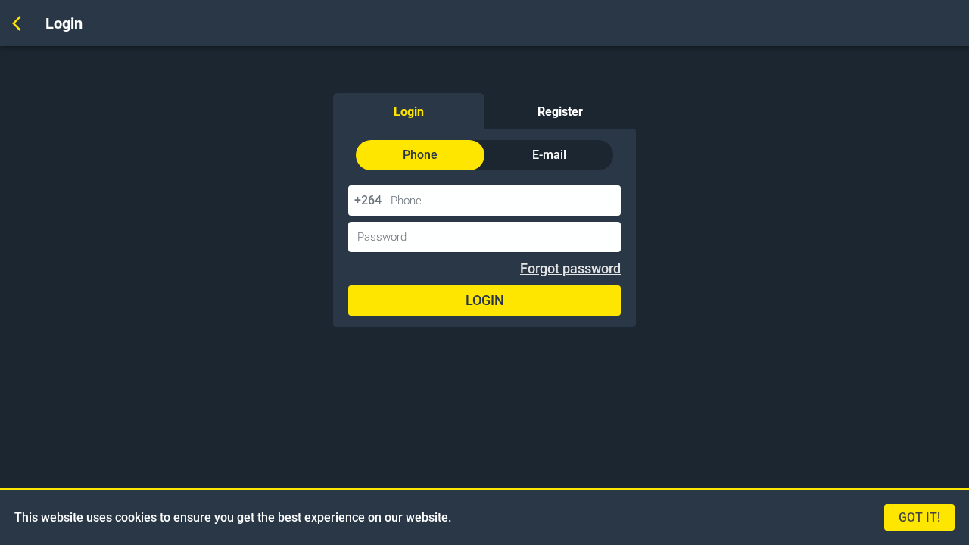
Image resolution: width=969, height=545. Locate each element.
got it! (919, 517)
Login (409, 111)
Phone (420, 155)
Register (560, 111)
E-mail (549, 155)
